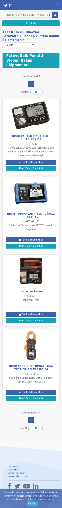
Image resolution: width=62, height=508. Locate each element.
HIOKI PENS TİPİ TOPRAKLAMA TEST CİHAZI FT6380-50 (31, 368)
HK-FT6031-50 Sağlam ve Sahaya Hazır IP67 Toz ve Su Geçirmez (31, 225)
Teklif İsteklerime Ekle (32, 162)
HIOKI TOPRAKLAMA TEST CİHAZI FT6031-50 (31, 215)
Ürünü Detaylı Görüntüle (31, 168)
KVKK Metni (13, 466)
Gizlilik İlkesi (13, 469)
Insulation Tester (31, 291)
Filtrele (32, 23)
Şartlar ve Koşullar (16, 473)
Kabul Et (32, 503)
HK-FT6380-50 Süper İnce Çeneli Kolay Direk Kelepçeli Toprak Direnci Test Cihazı (31, 377)
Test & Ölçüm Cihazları (21, 32)
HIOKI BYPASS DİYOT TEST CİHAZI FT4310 (31, 137)
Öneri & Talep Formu (17, 476)
